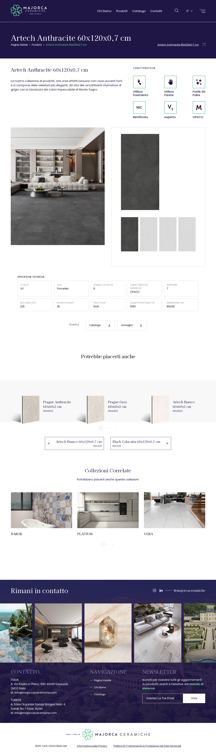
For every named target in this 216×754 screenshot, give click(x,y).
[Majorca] (29, 11)
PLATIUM (108, 514)
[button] (101, 428)
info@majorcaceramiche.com (35, 693)
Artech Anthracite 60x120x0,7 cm (66, 45)
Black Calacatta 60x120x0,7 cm (141, 443)
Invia (194, 698)
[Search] (176, 10)
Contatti (156, 11)
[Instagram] (154, 590)
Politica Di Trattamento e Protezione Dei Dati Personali (147, 746)
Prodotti (121, 11)
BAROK (41, 514)
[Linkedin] (161, 590)
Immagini (127, 325)
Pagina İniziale (102, 680)
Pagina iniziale (19, 45)
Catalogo (139, 11)
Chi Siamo (104, 11)
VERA (174, 514)
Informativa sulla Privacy (92, 746)
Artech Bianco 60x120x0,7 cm (74, 443)
